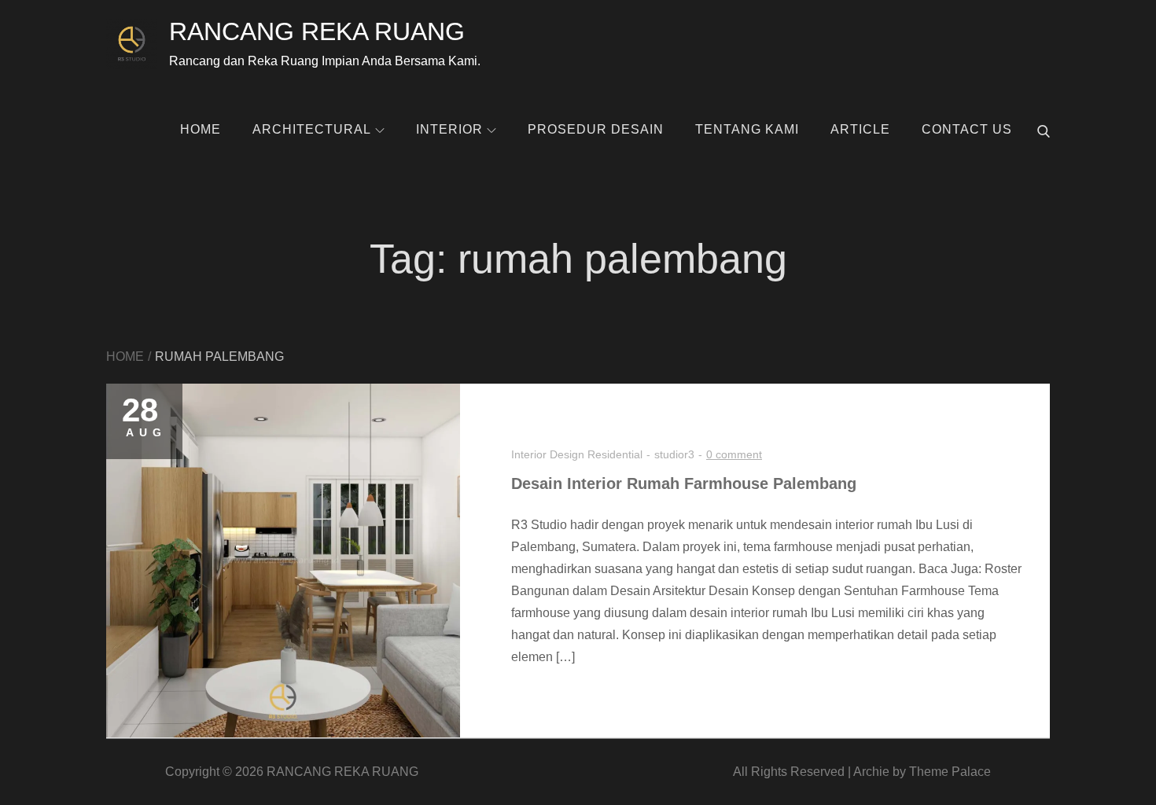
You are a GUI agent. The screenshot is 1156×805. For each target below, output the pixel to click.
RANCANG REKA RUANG (317, 31)
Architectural (311, 129)
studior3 (674, 454)
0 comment (734, 454)
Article (860, 129)
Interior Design (547, 454)
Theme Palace (950, 771)
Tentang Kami (747, 129)
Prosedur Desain (596, 129)
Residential (614, 454)
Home (200, 129)
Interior (449, 129)
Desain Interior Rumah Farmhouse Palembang (683, 483)
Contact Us (967, 129)
